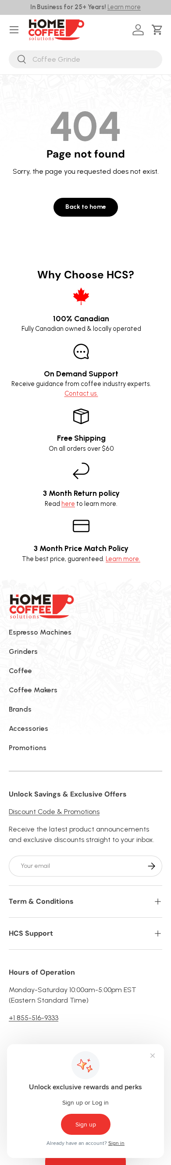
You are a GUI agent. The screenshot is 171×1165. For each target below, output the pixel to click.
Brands (20, 709)
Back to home (85, 207)
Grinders (23, 651)
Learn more (124, 7)
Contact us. (81, 393)
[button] (159, 29)
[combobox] (85, 59)
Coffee (20, 671)
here (68, 504)
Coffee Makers (33, 690)
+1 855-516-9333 (33, 1018)
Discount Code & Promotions (54, 811)
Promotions (27, 748)
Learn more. (123, 559)
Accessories (28, 728)
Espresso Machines (40, 632)
